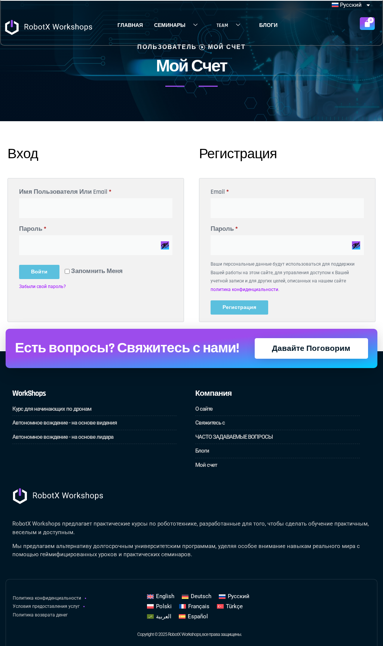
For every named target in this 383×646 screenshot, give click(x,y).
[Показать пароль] (165, 245)
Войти (39, 272)
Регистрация (239, 307)
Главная (130, 25)
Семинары (170, 25)
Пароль (53, 228)
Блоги (268, 25)
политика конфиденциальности (244, 289)
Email (240, 191)
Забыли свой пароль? (42, 286)
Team (222, 25)
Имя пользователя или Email (85, 191)
